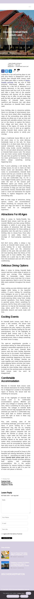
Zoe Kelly (4, 38)
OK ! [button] (28, 593)
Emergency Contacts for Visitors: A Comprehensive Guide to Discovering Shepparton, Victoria (20, 564)
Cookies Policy (21, 593)
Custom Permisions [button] (13, 596)
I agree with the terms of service (12, 534)
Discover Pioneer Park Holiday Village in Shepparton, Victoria (19, 553)
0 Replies (31, 38)
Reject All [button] (24, 596)
